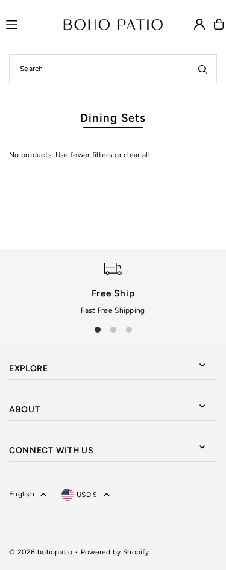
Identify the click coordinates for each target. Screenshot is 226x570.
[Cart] (219, 24)
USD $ (87, 494)
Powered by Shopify (115, 552)
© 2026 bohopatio (41, 552)
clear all (137, 155)
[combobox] (113, 68)
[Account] (199, 24)
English (21, 494)
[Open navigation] (29, 23)
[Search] (202, 68)
